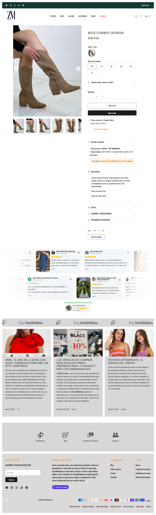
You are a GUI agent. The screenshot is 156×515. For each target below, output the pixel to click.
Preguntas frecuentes (143, 469)
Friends (113, 473)
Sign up (11, 479)
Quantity (91, 92)
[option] (47, 71)
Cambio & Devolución (143, 477)
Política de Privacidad (88, 506)
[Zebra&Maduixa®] (11, 16)
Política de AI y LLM (115, 506)
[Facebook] (6, 5)
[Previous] (55, 5)
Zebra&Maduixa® (47, 500)
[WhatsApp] (15, 5)
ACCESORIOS (82, 16)
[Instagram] (11, 5)
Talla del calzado (94, 61)
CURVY (93, 16)
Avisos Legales (140, 506)
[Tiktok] (19, 5)
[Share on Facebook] (95, 230)
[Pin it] (103, 230)
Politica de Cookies (75, 506)
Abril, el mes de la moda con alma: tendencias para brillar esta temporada (26, 363)
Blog (112, 465)
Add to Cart (112, 105)
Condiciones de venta (143, 473)
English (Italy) (145, 5)
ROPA (62, 16)
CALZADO (71, 16)
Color (92, 47)
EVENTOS (53, 16)
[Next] (100, 5)
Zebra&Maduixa (25, 322)
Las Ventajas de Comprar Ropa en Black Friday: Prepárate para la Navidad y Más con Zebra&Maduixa (76, 364)
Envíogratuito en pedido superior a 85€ (78, 5)
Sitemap (148, 506)
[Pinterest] (23, 5)
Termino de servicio (128, 506)
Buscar (138, 465)
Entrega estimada (97, 141)
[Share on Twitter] (99, 230)
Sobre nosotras (115, 469)
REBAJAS (103, 16)
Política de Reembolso (102, 506)
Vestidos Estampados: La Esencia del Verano (125, 361)
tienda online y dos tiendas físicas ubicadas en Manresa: (79, 465)
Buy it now (112, 113)
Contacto (113, 477)
